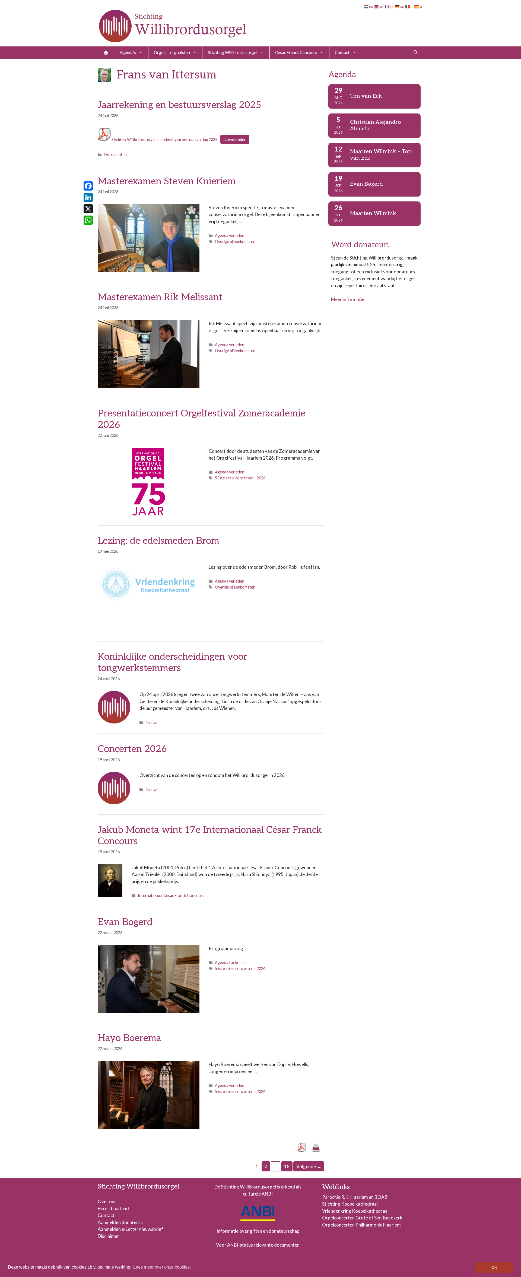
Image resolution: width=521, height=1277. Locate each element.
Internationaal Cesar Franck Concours (171, 895)
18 (288, 1166)
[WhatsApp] (88, 220)
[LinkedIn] (88, 197)
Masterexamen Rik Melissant (160, 297)
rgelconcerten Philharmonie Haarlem (363, 1225)
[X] (88, 208)
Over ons (107, 1201)
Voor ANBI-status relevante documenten (258, 1245)
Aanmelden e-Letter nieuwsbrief (130, 1229)
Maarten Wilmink (373, 213)
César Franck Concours (296, 52)
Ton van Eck (366, 96)
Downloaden (234, 139)
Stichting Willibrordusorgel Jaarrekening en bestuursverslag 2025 (164, 139)
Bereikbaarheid (113, 1208)
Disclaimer (108, 1236)
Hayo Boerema (129, 1038)
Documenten (115, 154)
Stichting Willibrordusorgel (232, 52)
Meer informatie (347, 299)
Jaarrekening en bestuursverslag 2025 (179, 105)
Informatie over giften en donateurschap (258, 1231)
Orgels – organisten (172, 52)
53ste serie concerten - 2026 (240, 478)
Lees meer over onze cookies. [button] (162, 1267)
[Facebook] (88, 186)
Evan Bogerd (125, 922)
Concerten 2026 (132, 749)
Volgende (308, 1166)
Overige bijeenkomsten (235, 241)
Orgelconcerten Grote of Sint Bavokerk (362, 1218)
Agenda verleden (229, 235)
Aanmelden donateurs (120, 1222)
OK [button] (494, 1267)
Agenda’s (128, 52)
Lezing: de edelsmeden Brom (158, 540)
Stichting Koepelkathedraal (350, 1204)
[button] (415, 52)
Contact (342, 52)
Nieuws (152, 722)
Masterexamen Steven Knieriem (167, 181)
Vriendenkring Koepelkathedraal (355, 1211)
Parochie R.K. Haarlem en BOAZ (354, 1197)
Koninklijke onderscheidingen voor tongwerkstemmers (172, 662)
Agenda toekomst (230, 962)
